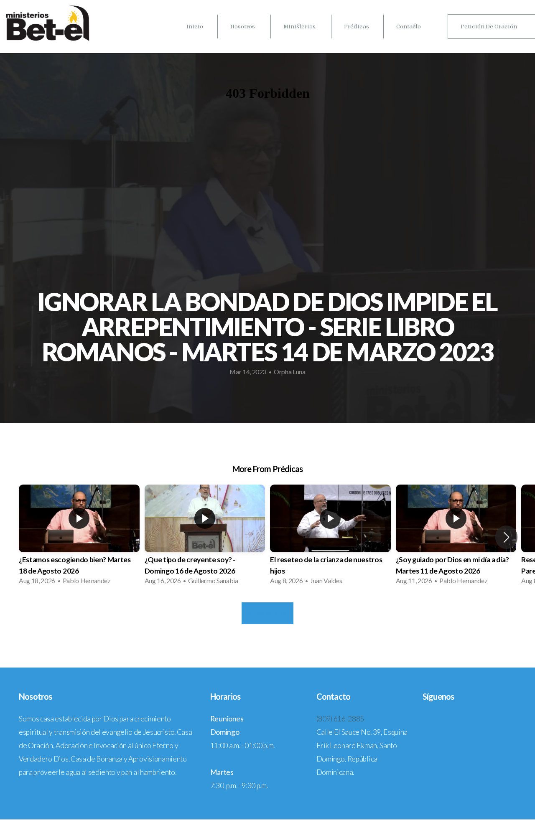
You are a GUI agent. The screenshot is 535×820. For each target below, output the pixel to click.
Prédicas (356, 26)
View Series (267, 613)
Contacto (408, 26)
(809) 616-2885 (340, 718)
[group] (79, 537)
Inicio (194, 26)
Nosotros (243, 26)
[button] (506, 537)
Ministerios (300, 26)
